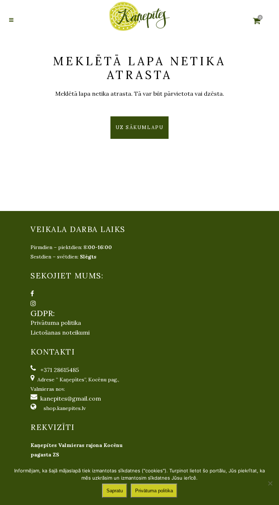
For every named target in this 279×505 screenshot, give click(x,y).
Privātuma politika (56, 322)
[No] (270, 483)
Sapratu (114, 490)
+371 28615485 (59, 369)
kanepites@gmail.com (70, 398)
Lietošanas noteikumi (60, 332)
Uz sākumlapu (139, 127)
